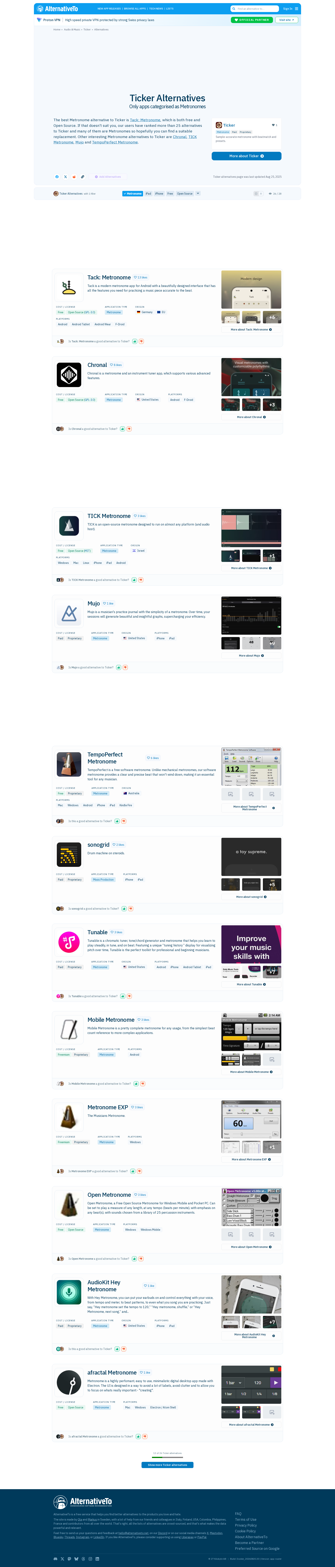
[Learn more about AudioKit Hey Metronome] (69, 1292)
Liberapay (187, 1537)
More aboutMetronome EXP (249, 1159)
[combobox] (255, 8)
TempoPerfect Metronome (115, 142)
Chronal (179, 136)
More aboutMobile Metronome (249, 1072)
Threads (69, 1537)
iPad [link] (148, 193)
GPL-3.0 (89, 312)
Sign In (287, 8)
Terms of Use (245, 1519)
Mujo (79, 142)
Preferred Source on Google (257, 1548)
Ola (80, 1519)
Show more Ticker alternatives (167, 1465)
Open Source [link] (185, 193)
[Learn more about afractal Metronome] (69, 1382)
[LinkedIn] (97, 1559)
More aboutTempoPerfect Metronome (250, 808)
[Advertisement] (167, 60)
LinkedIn (98, 1537)
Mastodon (216, 1533)
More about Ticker (244, 156)
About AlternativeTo (251, 1537)
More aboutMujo (249, 655)
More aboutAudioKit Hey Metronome (250, 1336)
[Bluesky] (76, 1559)
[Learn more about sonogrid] (69, 854)
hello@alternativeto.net (133, 1533)
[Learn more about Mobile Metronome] (69, 1029)
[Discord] (55, 1559)
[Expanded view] (256, 193)
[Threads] (83, 1559)
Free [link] (170, 193)
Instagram (82, 1537)
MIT (87, 551)
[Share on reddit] (74, 176)
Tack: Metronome (145, 119)
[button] (140, 277)
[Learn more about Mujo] (69, 613)
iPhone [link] (159, 193)
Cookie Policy (245, 1531)
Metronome (223, 132)
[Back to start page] (63, 8)
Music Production (103, 879)
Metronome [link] (134, 193)
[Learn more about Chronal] (69, 374)
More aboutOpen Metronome (249, 1247)
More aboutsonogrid (249, 897)
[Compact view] (261, 193)
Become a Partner (249, 1542)
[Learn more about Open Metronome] (69, 1204)
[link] (167, 1465)
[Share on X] (65, 176)
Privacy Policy (246, 1525)
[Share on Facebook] (57, 176)
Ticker (229, 125)
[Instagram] (90, 1559)
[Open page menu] (296, 8)
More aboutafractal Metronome (249, 1424)
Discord (162, 1533)
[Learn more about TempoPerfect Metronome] (69, 764)
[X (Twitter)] (62, 1559)
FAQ (238, 1513)
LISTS (170, 9)
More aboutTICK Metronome (249, 568)
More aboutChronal (249, 417)
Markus (92, 1519)
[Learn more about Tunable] (69, 942)
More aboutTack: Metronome (249, 329)
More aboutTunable (249, 984)
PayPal (201, 1537)
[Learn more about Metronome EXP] (69, 1117)
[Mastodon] (69, 1559)
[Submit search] (233, 8)
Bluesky (58, 1537)
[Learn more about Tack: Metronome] (69, 287)
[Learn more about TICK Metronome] (69, 525)
